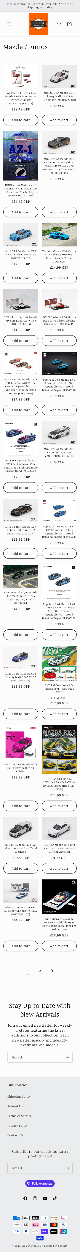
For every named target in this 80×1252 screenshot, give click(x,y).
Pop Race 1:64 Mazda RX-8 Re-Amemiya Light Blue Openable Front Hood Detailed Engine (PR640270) (59, 385)
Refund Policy (17, 1106)
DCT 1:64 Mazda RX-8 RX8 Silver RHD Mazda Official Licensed (20, 848)
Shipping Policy (19, 1096)
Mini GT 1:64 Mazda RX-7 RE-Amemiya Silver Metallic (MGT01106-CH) (59, 452)
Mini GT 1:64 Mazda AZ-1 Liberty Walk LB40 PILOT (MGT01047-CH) (20, 677)
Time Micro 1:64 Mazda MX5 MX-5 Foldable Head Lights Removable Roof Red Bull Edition (59, 924)
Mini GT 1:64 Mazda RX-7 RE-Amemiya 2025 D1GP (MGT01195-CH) (20, 254)
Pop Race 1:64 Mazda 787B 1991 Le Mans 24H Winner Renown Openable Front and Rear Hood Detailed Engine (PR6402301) (20, 386)
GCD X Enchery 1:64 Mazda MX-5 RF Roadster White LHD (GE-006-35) (21, 320)
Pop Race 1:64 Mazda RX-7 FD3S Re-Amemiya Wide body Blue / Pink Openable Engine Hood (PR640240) (21, 465)
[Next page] (52, 971)
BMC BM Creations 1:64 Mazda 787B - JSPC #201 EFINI (59, 688)
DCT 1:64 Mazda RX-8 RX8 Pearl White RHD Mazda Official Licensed (59, 848)
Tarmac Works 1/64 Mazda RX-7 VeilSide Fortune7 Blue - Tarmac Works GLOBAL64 (59, 256)
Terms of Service (19, 1116)
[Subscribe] (67, 1057)
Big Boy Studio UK (32, 1245)
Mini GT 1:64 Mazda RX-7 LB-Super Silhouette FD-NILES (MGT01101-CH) (20, 530)
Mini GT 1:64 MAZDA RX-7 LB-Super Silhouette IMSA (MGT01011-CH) (20, 911)
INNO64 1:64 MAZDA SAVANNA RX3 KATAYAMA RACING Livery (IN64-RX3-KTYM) (59, 784)
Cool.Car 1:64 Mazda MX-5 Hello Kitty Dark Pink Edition (20, 768)
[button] (9, 24)
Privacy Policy (17, 1125)
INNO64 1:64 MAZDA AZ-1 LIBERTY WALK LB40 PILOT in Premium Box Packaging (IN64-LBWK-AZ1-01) (21, 190)
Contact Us (15, 1135)
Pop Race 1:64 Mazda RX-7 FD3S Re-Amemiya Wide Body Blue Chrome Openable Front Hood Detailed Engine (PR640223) (59, 611)
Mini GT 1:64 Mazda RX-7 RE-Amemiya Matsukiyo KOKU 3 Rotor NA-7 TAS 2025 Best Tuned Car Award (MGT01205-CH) (59, 165)
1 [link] (28, 971)
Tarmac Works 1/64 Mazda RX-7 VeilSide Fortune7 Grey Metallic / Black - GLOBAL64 (21, 597)
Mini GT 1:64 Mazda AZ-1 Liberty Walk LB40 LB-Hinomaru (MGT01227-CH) (59, 96)
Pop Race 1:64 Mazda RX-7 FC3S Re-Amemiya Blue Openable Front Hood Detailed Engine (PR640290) (59, 531)
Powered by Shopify (56, 1245)
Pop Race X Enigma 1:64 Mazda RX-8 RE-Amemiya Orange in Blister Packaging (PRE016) (20, 98)
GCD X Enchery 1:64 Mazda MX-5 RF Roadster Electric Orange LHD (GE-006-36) (59, 320)
